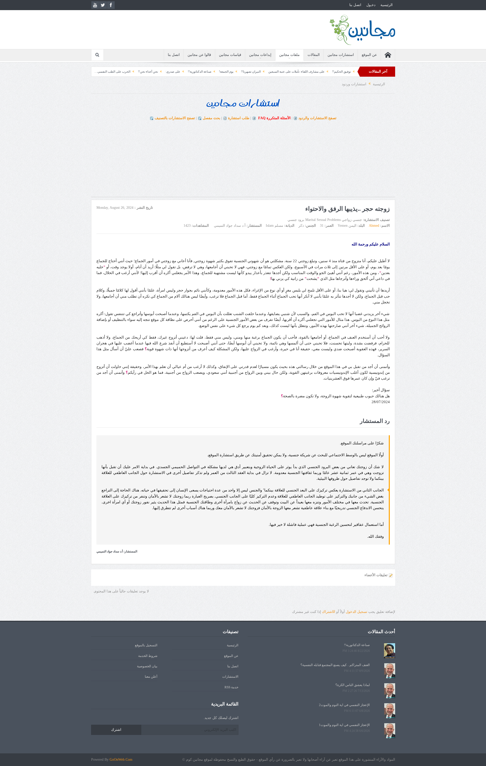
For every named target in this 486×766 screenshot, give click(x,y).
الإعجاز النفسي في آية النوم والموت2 (344, 705)
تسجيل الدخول (356, 612)
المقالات (314, 55)
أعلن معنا (151, 676)
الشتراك (328, 612)
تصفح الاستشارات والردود (317, 118)
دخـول (370, 5)
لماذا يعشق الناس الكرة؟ (352, 685)
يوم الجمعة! (250, 71)
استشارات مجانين (341, 55)
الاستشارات (230, 676)
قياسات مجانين (230, 55)
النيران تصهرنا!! (275, 71)
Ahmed (374, 225)
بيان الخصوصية (147, 666)
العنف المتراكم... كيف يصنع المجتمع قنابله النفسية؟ (335, 665)
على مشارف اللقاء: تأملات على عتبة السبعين (321, 71)
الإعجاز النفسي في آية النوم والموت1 (344, 725)
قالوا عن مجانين (199, 55)
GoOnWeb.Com (121, 759)
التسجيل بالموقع (146, 645)
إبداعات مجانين (260, 55)
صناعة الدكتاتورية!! (224, 71)
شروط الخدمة (147, 656)
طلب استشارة (238, 118)
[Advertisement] (243, 161)
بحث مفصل (211, 118)
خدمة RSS (231, 687)
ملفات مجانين (289, 55)
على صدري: (197, 71)
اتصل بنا (355, 5)
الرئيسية (386, 5)
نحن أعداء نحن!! (172, 71)
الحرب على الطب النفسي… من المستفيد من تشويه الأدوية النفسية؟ (112, 71)
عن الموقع (369, 55)
